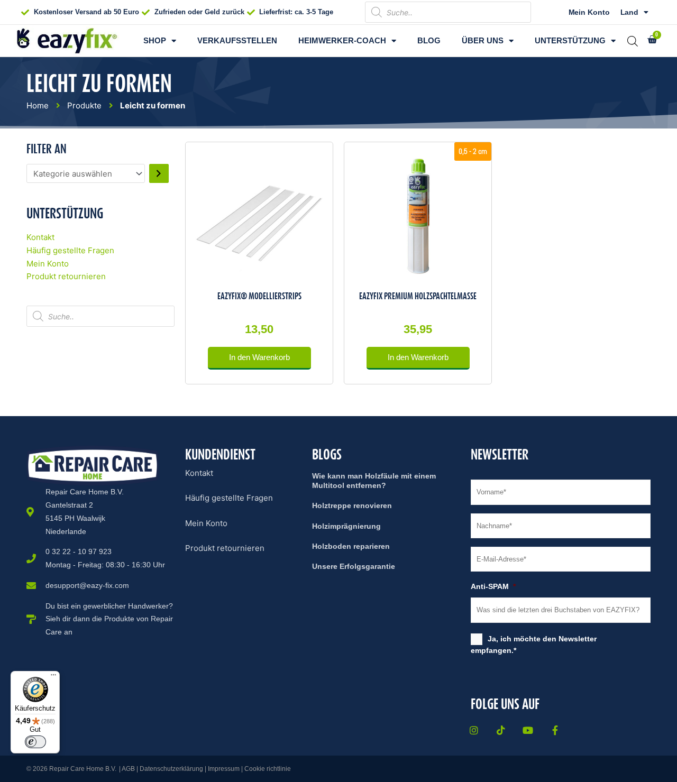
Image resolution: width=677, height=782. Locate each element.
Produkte (84, 105)
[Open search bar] (632, 41)
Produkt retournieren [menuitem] (224, 548)
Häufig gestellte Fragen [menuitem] (229, 498)
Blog (429, 40)
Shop (154, 40)
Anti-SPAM (493, 586)
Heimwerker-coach (342, 40)
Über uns (483, 40)
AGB (128, 768)
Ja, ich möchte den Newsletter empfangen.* (534, 644)
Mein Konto (589, 12)
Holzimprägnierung (346, 526)
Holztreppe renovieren (352, 505)
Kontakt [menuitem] (199, 473)
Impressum (224, 768)
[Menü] (53, 677)
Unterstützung (570, 40)
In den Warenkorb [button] (259, 357)
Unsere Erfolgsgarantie (353, 566)
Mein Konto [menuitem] (206, 523)
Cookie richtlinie (267, 768)
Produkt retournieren (66, 276)
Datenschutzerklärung (171, 768)
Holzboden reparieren (351, 546)
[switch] (35, 741)
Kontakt (40, 237)
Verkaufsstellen (237, 40)
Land (629, 12)
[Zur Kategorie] (159, 173)
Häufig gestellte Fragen (70, 250)
